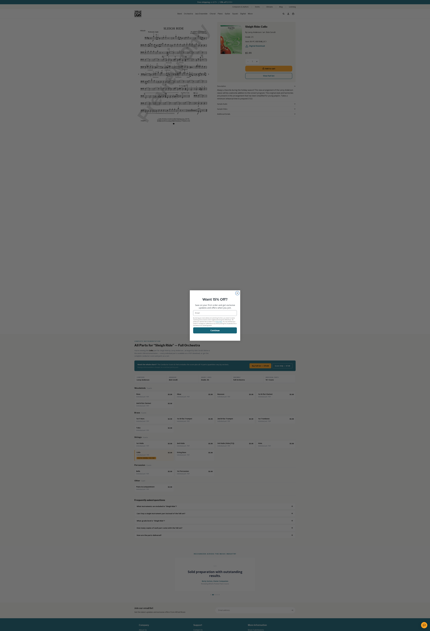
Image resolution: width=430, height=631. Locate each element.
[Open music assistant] (424, 625)
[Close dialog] (237, 293)
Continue (215, 330)
